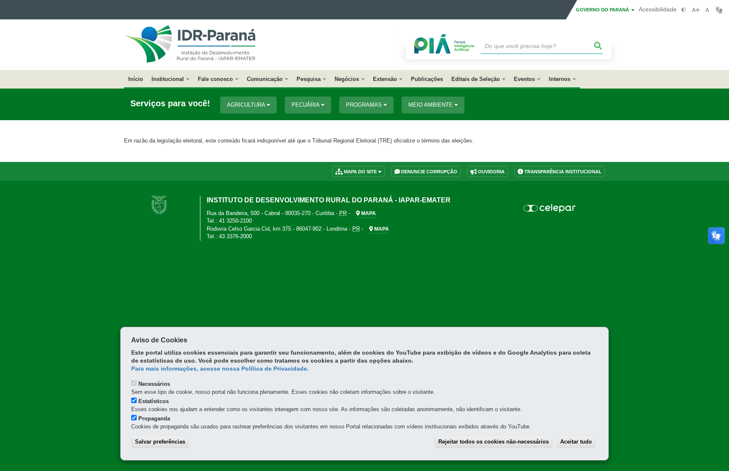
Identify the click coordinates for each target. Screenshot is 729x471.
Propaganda (154, 418)
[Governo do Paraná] (159, 205)
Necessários (154, 384)
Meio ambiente (431, 105)
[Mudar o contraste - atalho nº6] (683, 10)
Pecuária (306, 105)
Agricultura (247, 105)
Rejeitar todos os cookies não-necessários (493, 442)
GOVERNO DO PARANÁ (603, 9)
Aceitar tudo (576, 442)
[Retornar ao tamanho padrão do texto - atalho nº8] (707, 10)
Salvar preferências (160, 442)
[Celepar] (549, 208)
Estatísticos (153, 401)
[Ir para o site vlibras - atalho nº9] (719, 10)
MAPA (368, 213)
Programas (364, 105)
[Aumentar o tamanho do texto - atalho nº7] (695, 10)
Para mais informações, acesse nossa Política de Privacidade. (220, 369)
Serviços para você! (170, 103)
